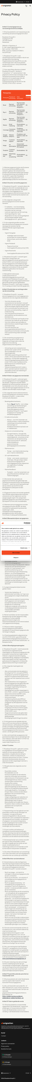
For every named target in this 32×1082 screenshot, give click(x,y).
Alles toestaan (16, 552)
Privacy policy (5, 1046)
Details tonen (23, 548)
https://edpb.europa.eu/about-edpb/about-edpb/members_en (13, 997)
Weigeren (16, 557)
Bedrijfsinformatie (6, 1049)
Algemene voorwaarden (8, 1043)
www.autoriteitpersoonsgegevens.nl (14, 958)
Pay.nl (13, 404)
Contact (3, 1036)
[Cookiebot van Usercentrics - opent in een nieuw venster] (23, 523)
